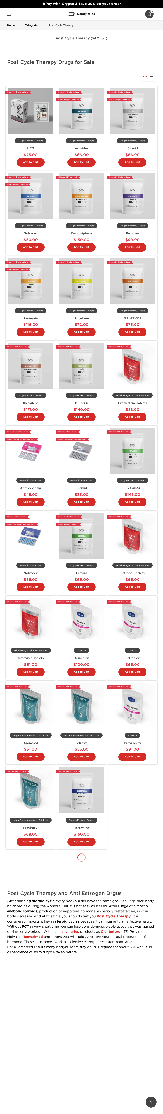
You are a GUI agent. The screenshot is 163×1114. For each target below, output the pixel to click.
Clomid (132, 148)
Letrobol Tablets (133, 573)
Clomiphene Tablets (132, 992)
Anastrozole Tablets (81, 1072)
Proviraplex (132, 743)
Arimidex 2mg (30, 488)
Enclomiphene (81, 233)
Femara (81, 573)
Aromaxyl (31, 743)
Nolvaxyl (81, 913)
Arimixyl (132, 913)
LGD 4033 (132, 488)
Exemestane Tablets (132, 403)
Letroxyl (81, 743)
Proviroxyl (30, 828)
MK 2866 (81, 403)
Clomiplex (81, 992)
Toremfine (81, 828)
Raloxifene (30, 403)
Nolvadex (31, 233)
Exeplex (132, 828)
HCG (30, 148)
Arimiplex (81, 658)
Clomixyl (30, 992)
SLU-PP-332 (132, 318)
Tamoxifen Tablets (30, 658)
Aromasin (31, 318)
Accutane (81, 318)
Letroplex (132, 658)
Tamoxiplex (30, 1072)
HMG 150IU (132, 1072)
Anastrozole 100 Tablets (30, 913)
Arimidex (81, 148)
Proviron (132, 233)
